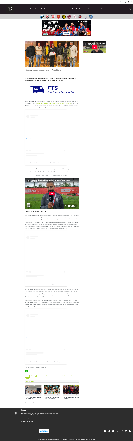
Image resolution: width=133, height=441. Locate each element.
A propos (95, 9)
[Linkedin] (128, 2)
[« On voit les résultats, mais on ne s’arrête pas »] (33, 390)
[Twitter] (117, 2)
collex (27, 376)
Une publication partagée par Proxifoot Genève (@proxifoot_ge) (45, 361)
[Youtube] (120, 2)
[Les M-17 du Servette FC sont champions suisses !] (52, 390)
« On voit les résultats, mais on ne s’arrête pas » (33, 397)
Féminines (54, 9)
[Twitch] (131, 2)
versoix (27, 378)
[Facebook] (115, 2)
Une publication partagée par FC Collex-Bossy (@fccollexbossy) (45, 162)
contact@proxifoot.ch (29, 418)
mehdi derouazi (56, 376)
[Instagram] (123, 2)
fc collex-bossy (41, 376)
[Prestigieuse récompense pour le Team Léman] (52, 54)
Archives (88, 9)
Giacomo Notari (30, 74)
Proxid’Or (74, 9)
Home (31, 9)
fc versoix (48, 376)
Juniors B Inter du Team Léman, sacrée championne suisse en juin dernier (54, 103)
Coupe (67, 9)
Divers (81, 9)
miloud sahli (64, 376)
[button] (22, 426)
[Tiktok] (126, 2)
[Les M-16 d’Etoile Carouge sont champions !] (71, 390)
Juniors (62, 9)
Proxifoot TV (38, 9)
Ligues (46, 9)
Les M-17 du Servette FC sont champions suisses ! (52, 397)
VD (101, 9)
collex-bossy (33, 376)
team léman (71, 376)
